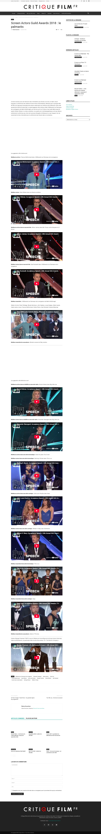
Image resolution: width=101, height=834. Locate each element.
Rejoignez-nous (42, 1)
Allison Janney (45, 676)
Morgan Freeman (40, 678)
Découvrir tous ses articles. (38, 708)
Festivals (49, 13)
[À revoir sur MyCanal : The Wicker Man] (69, 58)
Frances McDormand (16, 678)
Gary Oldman (24, 678)
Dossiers (76, 74)
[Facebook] (81, 1)
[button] (88, 13)
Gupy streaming (70, 106)
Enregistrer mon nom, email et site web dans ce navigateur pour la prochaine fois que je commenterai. (37, 790)
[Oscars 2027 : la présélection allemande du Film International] (54, 727)
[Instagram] (84, 1)
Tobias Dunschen (16, 29)
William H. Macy (35, 680)
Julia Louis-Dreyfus (31, 678)
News (38, 13)
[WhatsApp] (22, 32)
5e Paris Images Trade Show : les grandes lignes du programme (23, 698)
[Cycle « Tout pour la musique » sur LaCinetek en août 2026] (54, 744)
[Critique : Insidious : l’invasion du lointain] (69, 43)
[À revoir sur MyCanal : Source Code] (69, 84)
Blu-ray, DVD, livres (31, 13)
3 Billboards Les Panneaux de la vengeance (23, 676)
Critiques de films (21, 13)
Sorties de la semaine (66, 13)
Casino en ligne (70, 107)
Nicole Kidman (48, 678)
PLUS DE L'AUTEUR (31, 718)
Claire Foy (52, 676)
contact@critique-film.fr (54, 820)
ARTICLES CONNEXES (17, 718)
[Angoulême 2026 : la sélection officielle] (37, 727)
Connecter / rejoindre (25, 1)
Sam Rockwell (55, 678)
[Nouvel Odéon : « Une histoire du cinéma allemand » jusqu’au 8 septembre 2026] (19, 727)
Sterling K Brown (27, 680)
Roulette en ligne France (72, 109)
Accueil (13, 13)
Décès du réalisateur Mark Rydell (18, 751)
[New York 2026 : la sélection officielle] (37, 744)
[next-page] (14, 755)
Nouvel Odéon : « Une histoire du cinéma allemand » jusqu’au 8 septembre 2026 (18, 735)
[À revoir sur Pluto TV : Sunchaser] (69, 67)
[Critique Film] (50, 7)
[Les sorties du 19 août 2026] (69, 28)
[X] (86, 1)
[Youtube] (89, 1)
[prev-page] (12, 755)
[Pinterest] (19, 32)
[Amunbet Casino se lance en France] (69, 75)
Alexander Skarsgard (37, 676)
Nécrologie (13, 749)
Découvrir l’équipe (33, 1)
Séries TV (44, 13)
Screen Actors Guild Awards (17, 680)
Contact (47, 1)
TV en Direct (69, 104)
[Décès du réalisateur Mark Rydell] (19, 744)
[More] (26, 32)
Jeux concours (56, 13)
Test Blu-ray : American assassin (54, 697)
